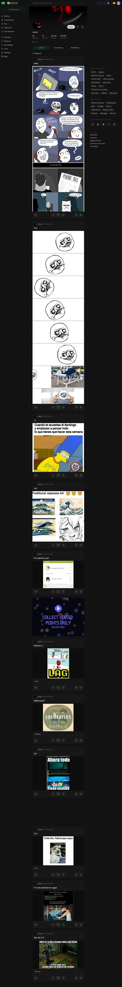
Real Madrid (96, 82)
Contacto (93, 138)
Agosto (101, 72)
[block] (81, 215)
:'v (35, 420)
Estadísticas (75, 48)
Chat (6, 49)
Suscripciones (9, 31)
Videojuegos (112, 103)
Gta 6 (101, 86)
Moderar (7, 41)
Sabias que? (39, 700)
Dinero (113, 113)
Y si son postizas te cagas (45, 887)
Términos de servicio (97, 143)
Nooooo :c (38, 645)
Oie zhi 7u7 (39, 937)
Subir (15, 9)
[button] (82, 27)
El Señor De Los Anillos (99, 90)
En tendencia (9, 20)
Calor (109, 75)
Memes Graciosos (98, 75)
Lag (37, 681)
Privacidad (94, 146)
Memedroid (96, 110)
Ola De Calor (96, 79)
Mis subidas (8, 45)
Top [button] (5, 24)
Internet (94, 113)
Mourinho (107, 82)
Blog (5, 56)
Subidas (41, 48)
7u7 (35, 228)
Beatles (38, 734)
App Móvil (93, 135)
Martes (104, 93)
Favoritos (7, 37)
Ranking (7, 52)
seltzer (40, 59)
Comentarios (58, 48)
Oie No (38, 971)
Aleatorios (8, 27)
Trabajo (100, 106)
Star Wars (95, 93)
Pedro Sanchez (109, 79)
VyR (93, 106)
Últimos (7, 16)
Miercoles (114, 93)
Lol (35, 753)
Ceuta (94, 86)
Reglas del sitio (95, 141)
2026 (94, 72)
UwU (36, 63)
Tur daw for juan (41, 558)
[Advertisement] (104, 36)
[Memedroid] (3, 3)
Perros (109, 106)
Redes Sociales (108, 110)
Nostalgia (104, 113)
